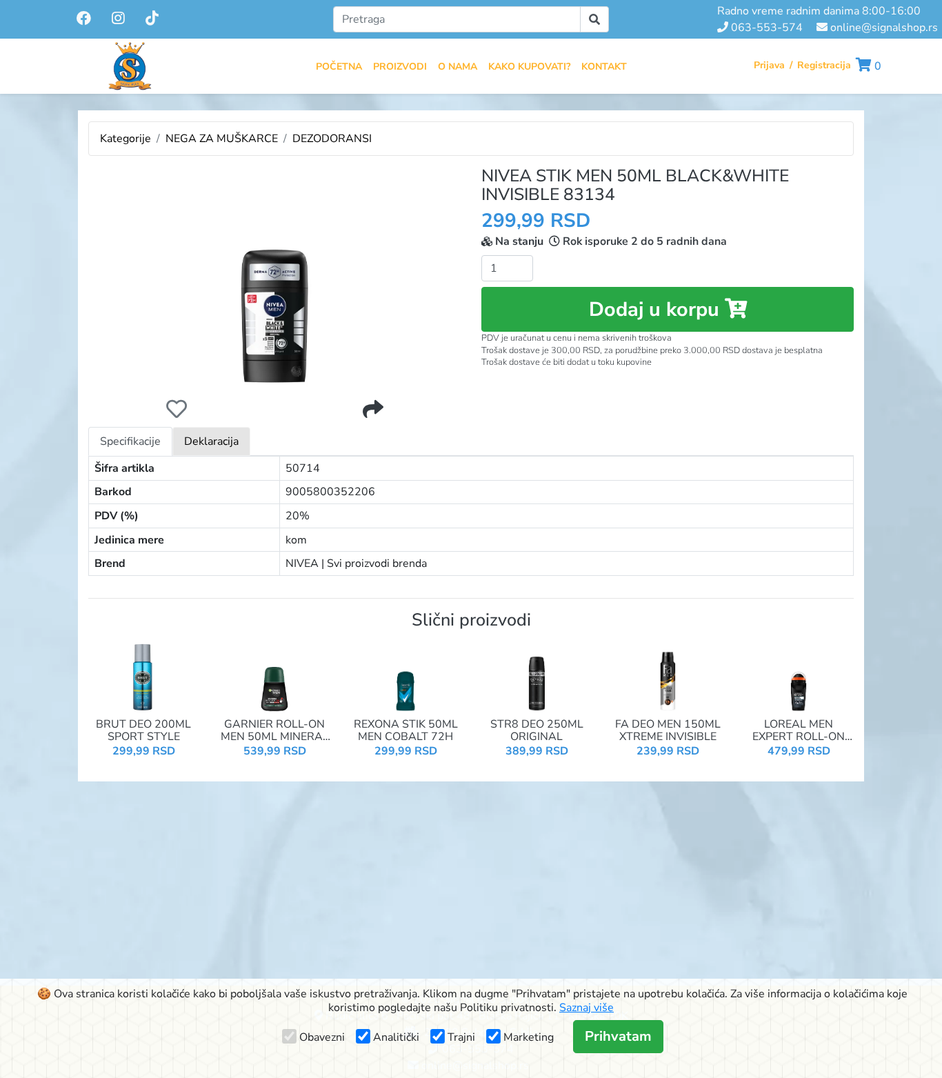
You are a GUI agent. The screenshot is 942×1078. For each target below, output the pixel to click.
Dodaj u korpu (657, 309)
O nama (457, 66)
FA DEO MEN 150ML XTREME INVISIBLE (668, 731)
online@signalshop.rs (883, 27)
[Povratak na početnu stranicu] (129, 66)
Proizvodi (400, 66)
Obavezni (322, 1037)
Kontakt (604, 66)
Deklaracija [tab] (211, 441)
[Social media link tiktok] (152, 19)
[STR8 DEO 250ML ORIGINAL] (536, 676)
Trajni (461, 1037)
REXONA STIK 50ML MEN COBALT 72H (406, 731)
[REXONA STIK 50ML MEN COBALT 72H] (405, 676)
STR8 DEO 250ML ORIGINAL (536, 731)
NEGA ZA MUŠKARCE (222, 138)
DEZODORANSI (332, 138)
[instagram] (120, 18)
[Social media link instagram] (118, 19)
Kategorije (125, 138)
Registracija (824, 65)
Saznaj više (586, 1007)
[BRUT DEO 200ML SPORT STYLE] (143, 676)
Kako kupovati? (529, 66)
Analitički (396, 1037)
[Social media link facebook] (84, 19)
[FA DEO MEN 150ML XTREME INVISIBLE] (667, 676)
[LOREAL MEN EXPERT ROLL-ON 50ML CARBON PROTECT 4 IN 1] (798, 676)
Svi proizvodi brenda (377, 563)
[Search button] (594, 19)
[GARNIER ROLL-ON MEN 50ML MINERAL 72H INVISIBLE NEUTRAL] (274, 676)
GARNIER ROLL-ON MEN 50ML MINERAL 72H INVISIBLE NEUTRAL (275, 731)
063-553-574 (765, 27)
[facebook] (85, 18)
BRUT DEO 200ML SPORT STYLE (143, 731)
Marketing (528, 1037)
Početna (339, 66)
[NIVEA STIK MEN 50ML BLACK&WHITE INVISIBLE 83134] (274, 277)
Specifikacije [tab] (130, 441)
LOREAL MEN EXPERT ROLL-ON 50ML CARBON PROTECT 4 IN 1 (798, 731)
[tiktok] (152, 18)
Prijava (769, 65)
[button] (868, 66)
